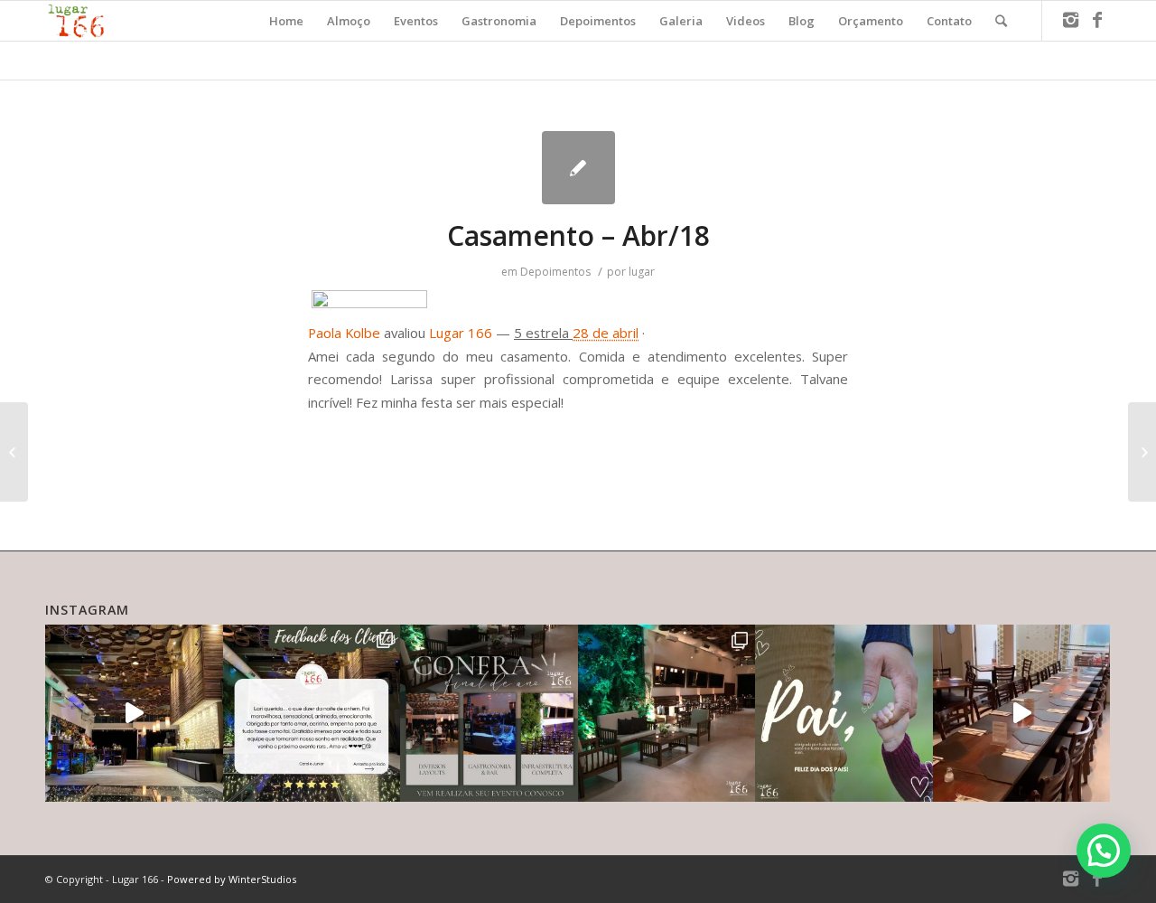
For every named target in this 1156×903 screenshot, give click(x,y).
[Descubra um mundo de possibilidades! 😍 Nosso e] (667, 714)
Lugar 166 (460, 333)
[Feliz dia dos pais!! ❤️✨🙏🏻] (844, 714)
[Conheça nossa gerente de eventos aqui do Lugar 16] (134, 714)
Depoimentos (555, 271)
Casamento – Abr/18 (578, 235)
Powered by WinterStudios (231, 879)
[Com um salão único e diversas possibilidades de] (1022, 714)
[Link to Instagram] (1070, 19)
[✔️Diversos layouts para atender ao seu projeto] (489, 714)
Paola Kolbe (344, 333)
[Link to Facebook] (1097, 19)
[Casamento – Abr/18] (578, 167)
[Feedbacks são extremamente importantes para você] (312, 714)
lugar (642, 271)
